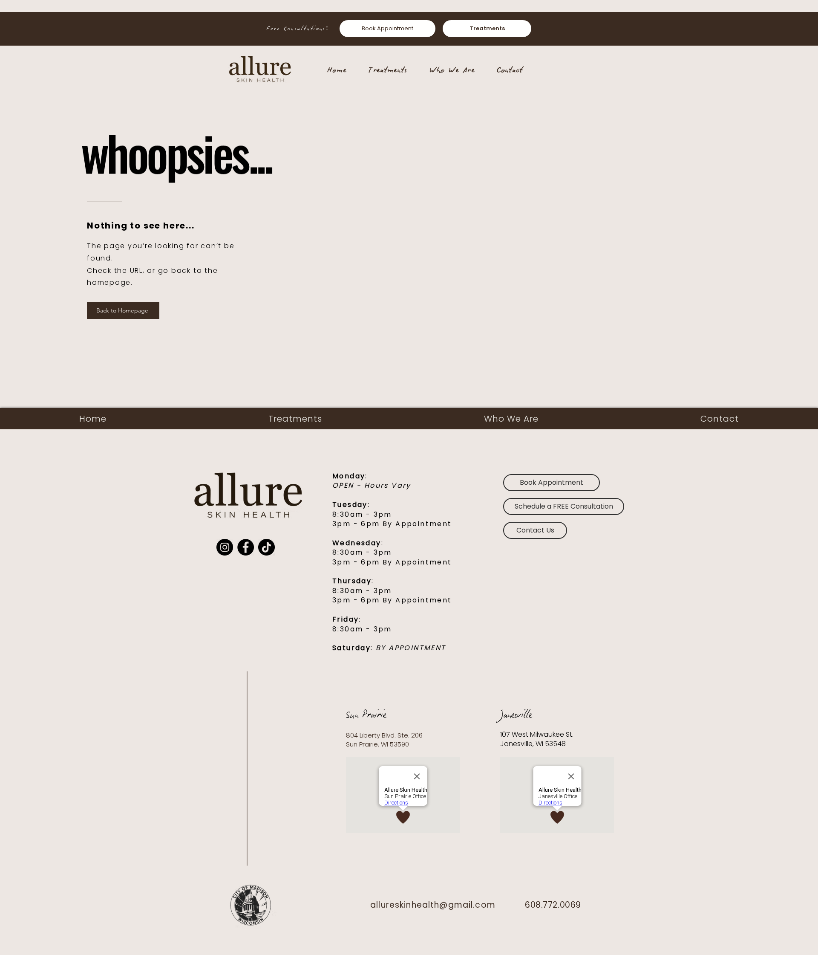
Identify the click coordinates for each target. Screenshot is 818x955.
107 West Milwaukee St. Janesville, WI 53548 (537, 739)
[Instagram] (224, 547)
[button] (563, 506)
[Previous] (41, 28)
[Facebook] (245, 547)
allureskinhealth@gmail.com (432, 905)
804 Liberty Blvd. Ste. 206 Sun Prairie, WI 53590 (384, 740)
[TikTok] (266, 547)
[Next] (777, 28)
